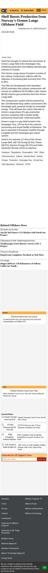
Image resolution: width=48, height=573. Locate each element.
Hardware (6, 152)
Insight (5, 312)
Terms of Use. (9, 571)
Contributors (6, 518)
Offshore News (31, 504)
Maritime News (7, 539)
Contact (4, 513)
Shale (41, 152)
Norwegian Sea (25, 160)
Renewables (27, 152)
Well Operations (8, 164)
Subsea (19, 156)
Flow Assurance (8, 156)
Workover (20, 164)
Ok (44, 568)
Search (15, 10)
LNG (36, 152)
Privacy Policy (33, 569)
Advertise (5, 499)
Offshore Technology (33, 513)
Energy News (6, 558)
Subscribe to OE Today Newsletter (10, 532)
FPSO (27, 164)
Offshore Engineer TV (33, 499)
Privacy (4, 509)
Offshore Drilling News (34, 509)
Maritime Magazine (9, 543)
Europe (5, 160)
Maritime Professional (10, 548)
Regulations (16, 152)
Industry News (29, 156)
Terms (3, 504)
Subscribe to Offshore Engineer (10, 524)
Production (13, 160)
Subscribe (28, 10)
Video (5, 387)
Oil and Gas (38, 160)
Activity (39, 156)
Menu (44, 10)
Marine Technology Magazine (13, 553)
